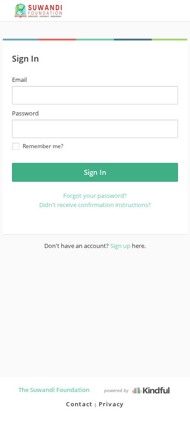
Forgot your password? (95, 195)
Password (25, 113)
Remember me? (43, 146)
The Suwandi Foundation (53, 390)
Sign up (120, 246)
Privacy (111, 404)
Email (19, 79)
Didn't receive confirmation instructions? (95, 205)
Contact (79, 404)
